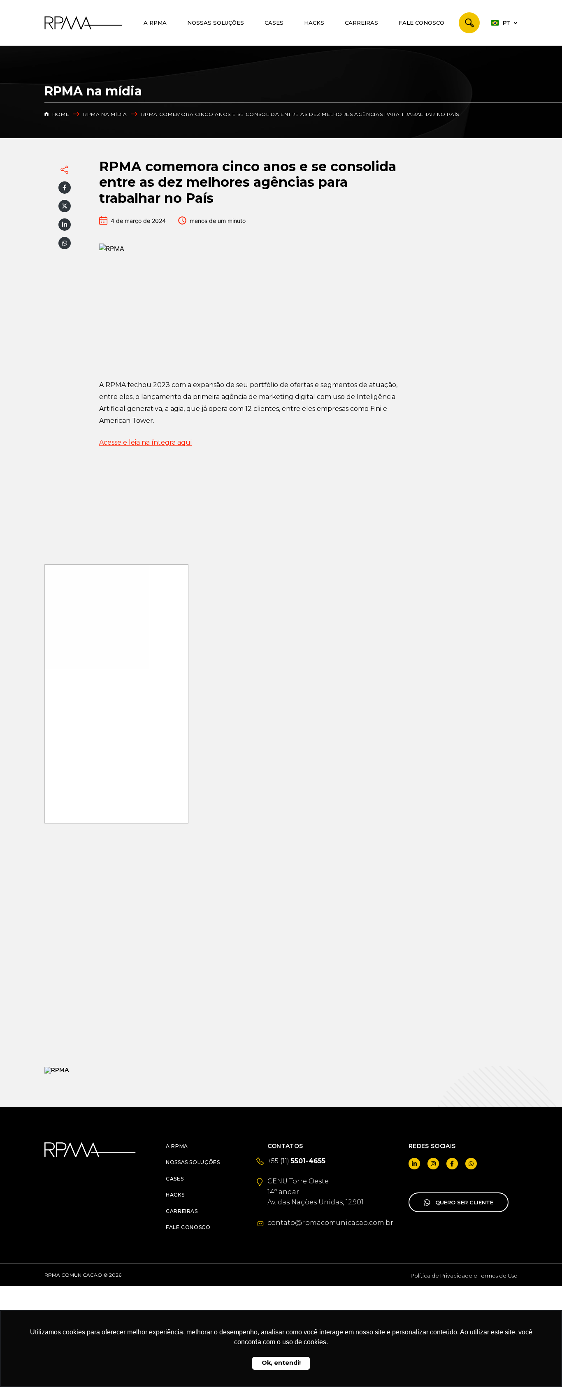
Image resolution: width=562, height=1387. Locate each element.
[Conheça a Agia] (116, 1070)
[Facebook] (64, 187)
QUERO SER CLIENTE (464, 1202)
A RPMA (155, 23)
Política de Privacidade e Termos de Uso (464, 1275)
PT (506, 22)
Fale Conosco (421, 23)
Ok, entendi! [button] (281, 1362)
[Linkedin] (64, 224)
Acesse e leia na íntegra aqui (145, 442)
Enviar (116, 1015)
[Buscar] (469, 22)
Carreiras (361, 23)
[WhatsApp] (64, 243)
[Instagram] (433, 1163)
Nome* (63, 910)
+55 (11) (296, 1161)
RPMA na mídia (105, 114)
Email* (62, 940)
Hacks (314, 23)
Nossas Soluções (215, 23)
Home (60, 114)
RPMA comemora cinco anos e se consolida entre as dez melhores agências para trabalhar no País (300, 114)
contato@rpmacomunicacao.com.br (330, 1223)
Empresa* (67, 970)
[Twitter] (64, 206)
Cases (274, 23)
